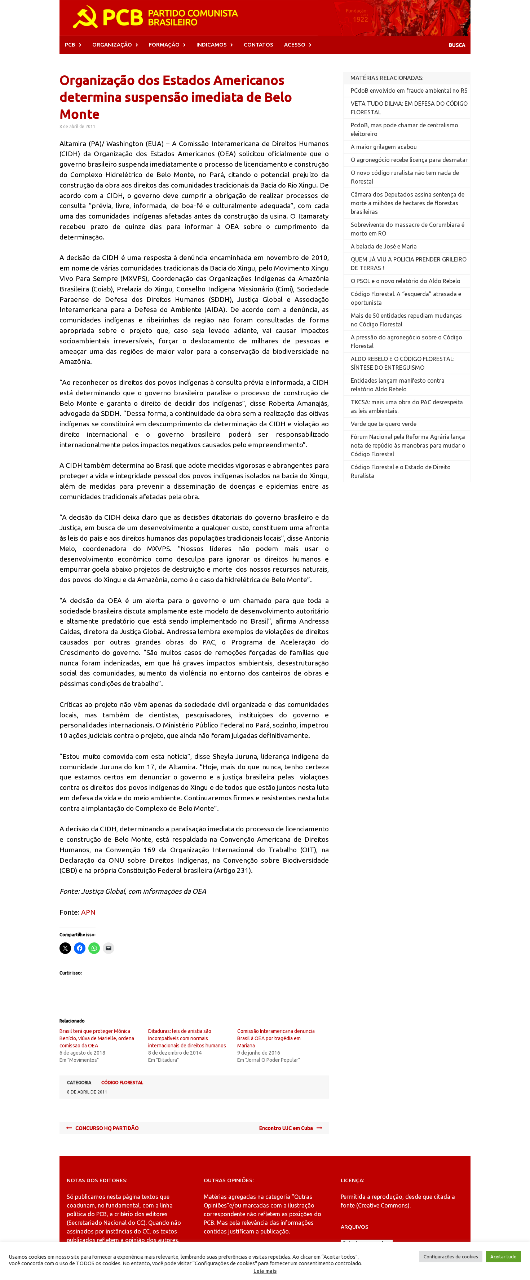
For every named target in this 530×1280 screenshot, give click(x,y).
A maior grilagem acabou (384, 147)
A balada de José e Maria (384, 246)
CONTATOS (258, 44)
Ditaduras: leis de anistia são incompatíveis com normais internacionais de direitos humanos (187, 1038)
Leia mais (265, 1271)
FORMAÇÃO (164, 44)
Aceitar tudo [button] (503, 1256)
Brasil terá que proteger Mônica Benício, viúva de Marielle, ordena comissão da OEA (96, 1038)
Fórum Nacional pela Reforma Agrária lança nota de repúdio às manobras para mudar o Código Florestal (408, 445)
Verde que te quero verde (383, 424)
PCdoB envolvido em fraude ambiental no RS (409, 90)
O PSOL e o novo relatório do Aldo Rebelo (405, 281)
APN (88, 912)
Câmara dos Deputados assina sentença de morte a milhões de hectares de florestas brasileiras (407, 203)
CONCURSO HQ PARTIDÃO (107, 1128)
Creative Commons (383, 1205)
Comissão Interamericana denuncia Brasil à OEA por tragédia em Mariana (276, 1038)
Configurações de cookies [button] (451, 1256)
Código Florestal (122, 1082)
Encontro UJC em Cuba (286, 1128)
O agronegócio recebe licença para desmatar (409, 160)
